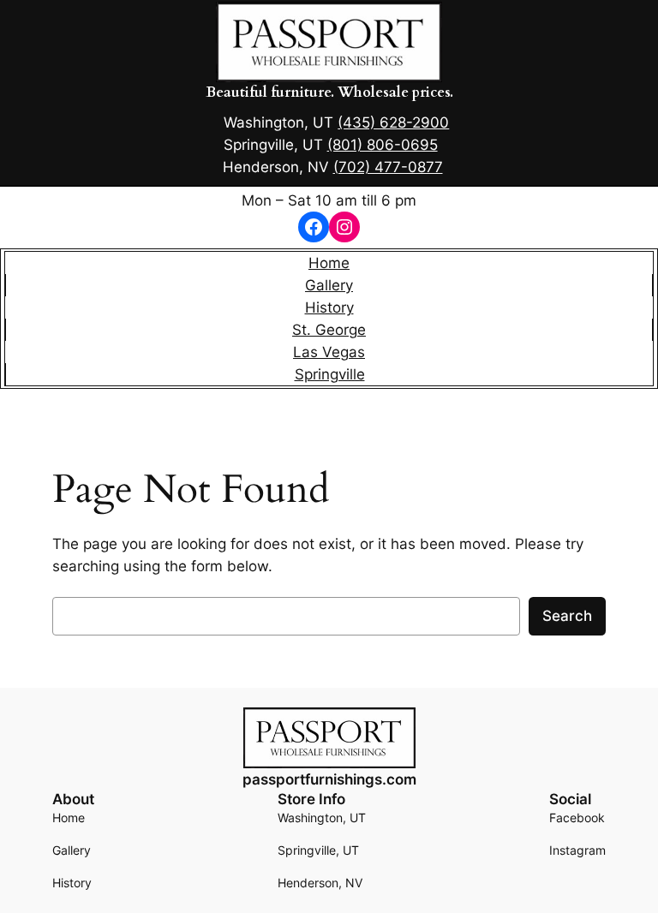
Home (329, 263)
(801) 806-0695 (382, 144)
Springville (330, 374)
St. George (329, 329)
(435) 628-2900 (393, 122)
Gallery (329, 285)
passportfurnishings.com (329, 779)
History (329, 307)
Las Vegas (329, 352)
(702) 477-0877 (388, 167)
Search (567, 615)
